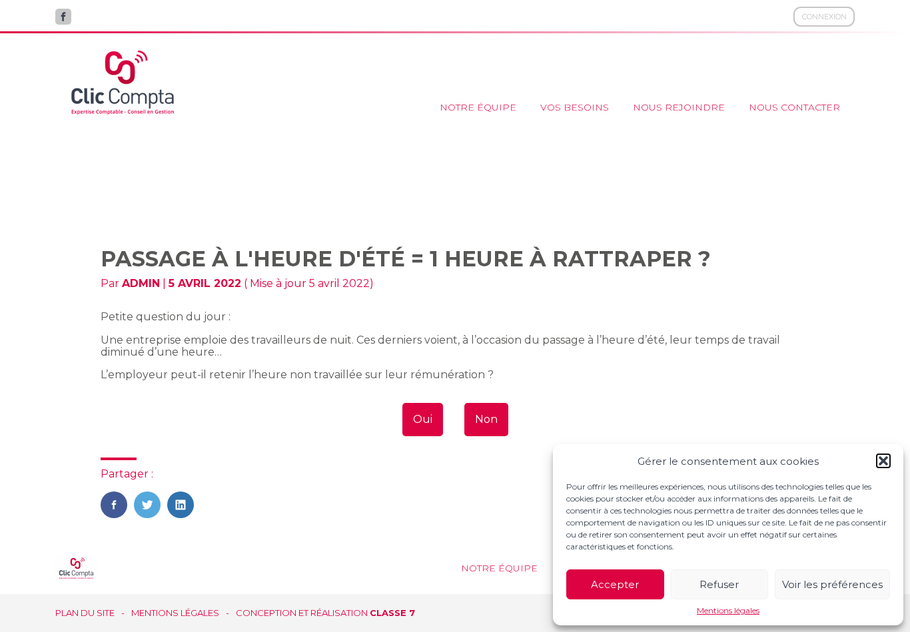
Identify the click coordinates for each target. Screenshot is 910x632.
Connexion (824, 16)
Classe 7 (392, 612)
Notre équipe (478, 107)
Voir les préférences (832, 584)
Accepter (615, 584)
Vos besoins (574, 107)
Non (486, 419)
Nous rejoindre (679, 107)
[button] (883, 461)
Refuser (719, 584)
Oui (422, 419)
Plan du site (85, 613)
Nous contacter (794, 107)
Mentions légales (728, 610)
